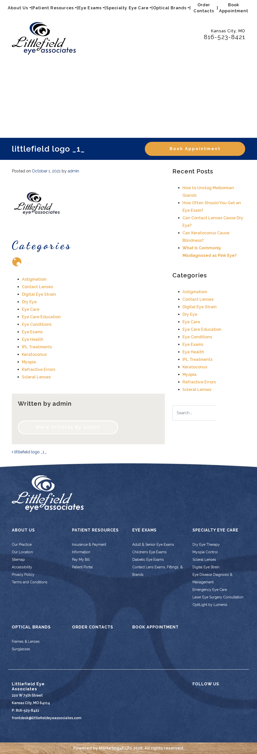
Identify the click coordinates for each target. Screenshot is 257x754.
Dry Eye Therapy (206, 545)
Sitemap (18, 560)
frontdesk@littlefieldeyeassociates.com (46, 718)
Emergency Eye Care (209, 590)
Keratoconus (34, 354)
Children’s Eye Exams (149, 552)
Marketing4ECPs (115, 748)
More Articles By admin (68, 427)
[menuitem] (19, 8)
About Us (18, 8)
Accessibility (22, 567)
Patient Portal (82, 567)
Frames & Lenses (26, 641)
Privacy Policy (23, 575)
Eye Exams (90, 8)
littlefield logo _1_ (29, 452)
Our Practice (22, 545)
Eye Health (32, 339)
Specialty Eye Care (127, 8)
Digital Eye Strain (39, 294)
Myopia (29, 362)
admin (73, 171)
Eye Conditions (36, 324)
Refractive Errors (38, 369)
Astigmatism (34, 279)
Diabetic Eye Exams (148, 560)
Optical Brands (170, 8)
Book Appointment (233, 8)
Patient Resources (53, 8)
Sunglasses (21, 649)
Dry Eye (29, 301)
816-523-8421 (224, 37)
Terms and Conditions (29, 582)
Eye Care (30, 309)
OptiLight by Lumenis (209, 605)
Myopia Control (205, 552)
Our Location (22, 552)
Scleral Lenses (36, 377)
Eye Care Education (41, 316)
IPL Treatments (37, 347)
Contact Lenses (37, 286)
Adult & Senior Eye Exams (153, 545)
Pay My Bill (81, 560)
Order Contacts (204, 8)
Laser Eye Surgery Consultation (217, 597)
